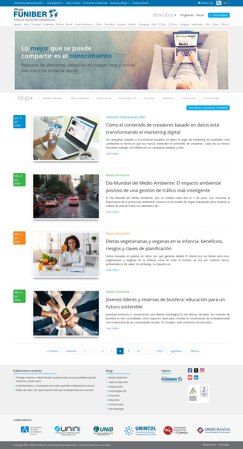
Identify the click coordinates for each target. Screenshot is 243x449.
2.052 (159, 351)
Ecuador (121, 24)
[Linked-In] (196, 378)
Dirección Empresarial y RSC (126, 117)
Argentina (48, 24)
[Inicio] (35, 14)
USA (207, 24)
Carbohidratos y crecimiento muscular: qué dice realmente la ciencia (55, 385)
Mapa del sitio (209, 444)
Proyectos (149, 98)
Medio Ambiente (52, 98)
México (132, 24)
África (224, 24)
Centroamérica (83, 24)
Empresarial (104, 98)
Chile (98, 24)
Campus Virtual (140, 3)
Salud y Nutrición (79, 98)
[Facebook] (190, 371)
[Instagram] (202, 371)
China (215, 24)
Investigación (54, 3)
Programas (186, 15)
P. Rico (162, 24)
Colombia (109, 24)
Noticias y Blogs (118, 3)
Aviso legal (224, 444)
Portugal (36, 24)
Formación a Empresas (95, 3)
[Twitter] (196, 371)
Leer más (112, 153)
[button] (226, 3)
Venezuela (197, 24)
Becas (200, 15)
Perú (154, 24)
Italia (26, 24)
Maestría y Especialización (28, 3)
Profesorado (188, 98)
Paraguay (144, 24)
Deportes (168, 98)
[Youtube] (190, 378)
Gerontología (211, 98)
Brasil (69, 24)
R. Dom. (173, 24)
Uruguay (184, 24)
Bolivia (60, 24)
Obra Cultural (73, 3)
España (17, 24)
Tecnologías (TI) (127, 98)
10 (138, 351)
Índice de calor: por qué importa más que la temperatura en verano (55, 390)
